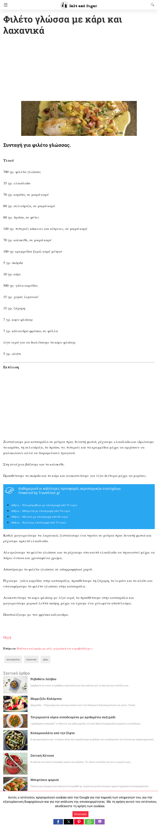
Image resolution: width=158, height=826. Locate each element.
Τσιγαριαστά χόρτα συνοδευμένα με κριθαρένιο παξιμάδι (73, 717)
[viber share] (100, 823)
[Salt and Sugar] (79, 3)
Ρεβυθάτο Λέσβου (43, 679)
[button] (58, 821)
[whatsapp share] (90, 823)
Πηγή (7, 637)
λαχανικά (31, 659)
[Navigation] (4, 5)
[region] (79, 69)
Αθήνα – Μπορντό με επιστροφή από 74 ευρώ (40, 511)
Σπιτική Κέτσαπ (42, 755)
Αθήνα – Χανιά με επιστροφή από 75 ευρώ (38, 522)
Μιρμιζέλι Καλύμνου (46, 699)
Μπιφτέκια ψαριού (44, 780)
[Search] (151, 4)
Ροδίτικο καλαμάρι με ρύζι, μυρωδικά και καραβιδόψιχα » (55, 648)
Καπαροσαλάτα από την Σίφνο (52, 733)
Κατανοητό (80, 814)
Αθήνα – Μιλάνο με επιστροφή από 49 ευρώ (39, 516)
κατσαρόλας (13, 659)
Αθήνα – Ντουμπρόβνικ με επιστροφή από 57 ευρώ (44, 505)
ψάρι (45, 659)
